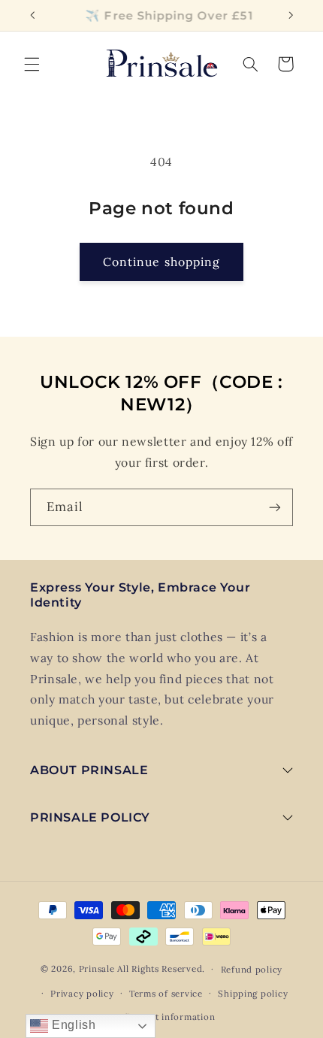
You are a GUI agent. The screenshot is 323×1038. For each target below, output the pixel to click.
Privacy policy (81, 993)
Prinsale (97, 968)
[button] (31, 64)
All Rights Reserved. (161, 968)
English (71, 1024)
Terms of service (166, 993)
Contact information (169, 1016)
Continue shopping (161, 261)
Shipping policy (253, 993)
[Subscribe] (275, 507)
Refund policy (252, 969)
